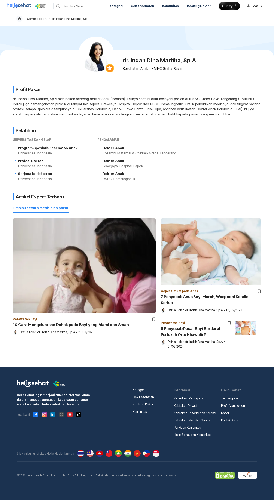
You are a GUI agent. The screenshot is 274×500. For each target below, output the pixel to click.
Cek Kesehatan (143, 397)
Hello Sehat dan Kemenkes (192, 434)
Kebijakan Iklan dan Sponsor (193, 420)
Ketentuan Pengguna (188, 398)
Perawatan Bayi (25, 319)
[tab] (40, 208)
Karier (225, 413)
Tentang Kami (230, 398)
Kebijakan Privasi (185, 405)
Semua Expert (37, 18)
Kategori (138, 390)
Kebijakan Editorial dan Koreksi (195, 413)
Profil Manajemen (233, 405)
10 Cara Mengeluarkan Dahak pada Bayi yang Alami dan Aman (71, 324)
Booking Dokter (144, 404)
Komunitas (140, 411)
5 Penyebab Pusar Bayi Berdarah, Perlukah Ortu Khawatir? (191, 331)
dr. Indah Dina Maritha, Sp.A (70, 18)
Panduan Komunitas (187, 427)
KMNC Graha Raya (166, 68)
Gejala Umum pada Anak (179, 291)
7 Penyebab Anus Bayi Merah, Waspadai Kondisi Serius (205, 299)
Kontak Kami (229, 420)
